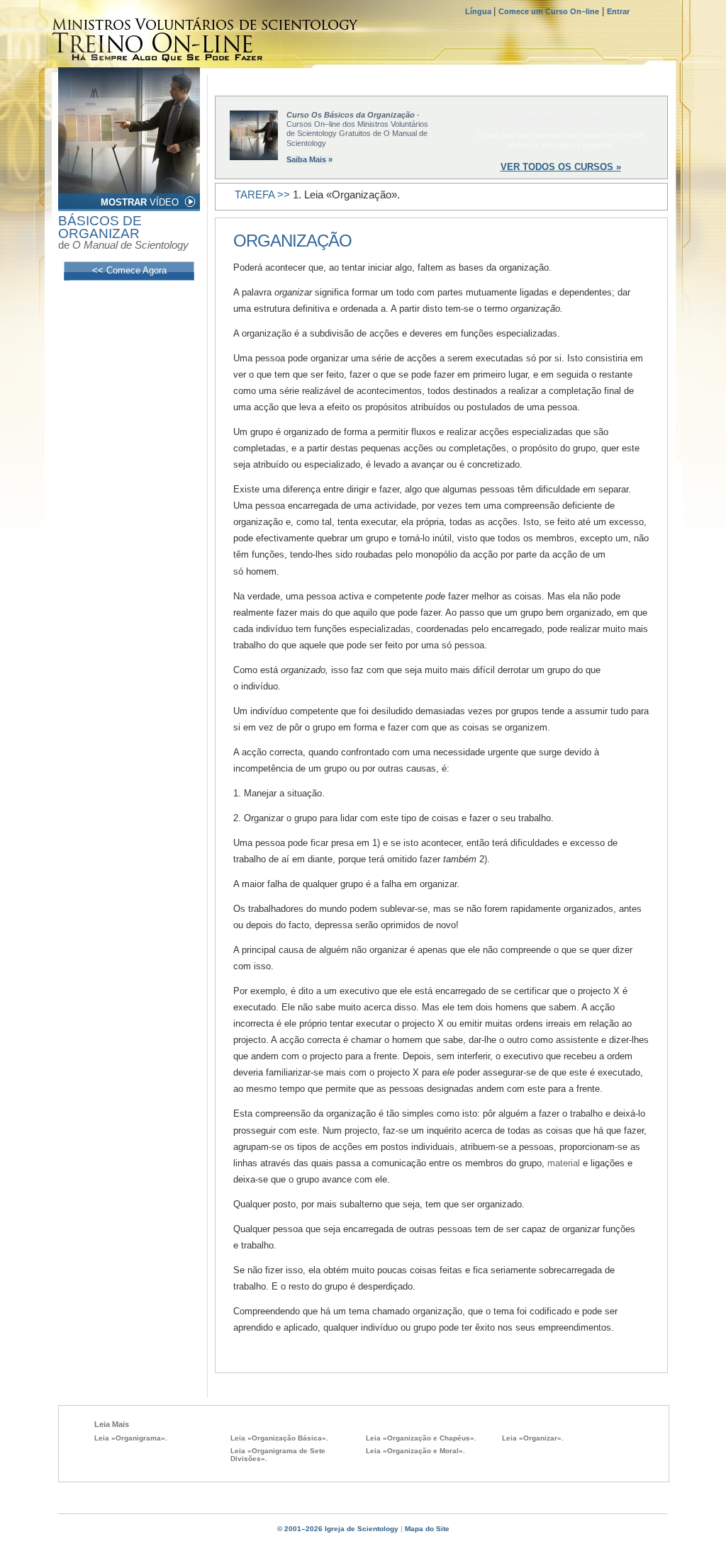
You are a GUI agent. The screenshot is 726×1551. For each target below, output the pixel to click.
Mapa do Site (427, 1529)
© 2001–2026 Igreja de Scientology (337, 1529)
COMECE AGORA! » (560, 122)
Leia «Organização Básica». (279, 1438)
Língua (479, 11)
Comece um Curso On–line (548, 11)
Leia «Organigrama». (130, 1438)
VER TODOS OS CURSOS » (561, 167)
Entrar (618, 11)
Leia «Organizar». (533, 1438)
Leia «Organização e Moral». (415, 1451)
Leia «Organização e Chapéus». (421, 1438)
